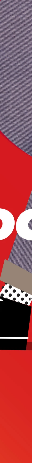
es (3, 1)
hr (2, 1)
